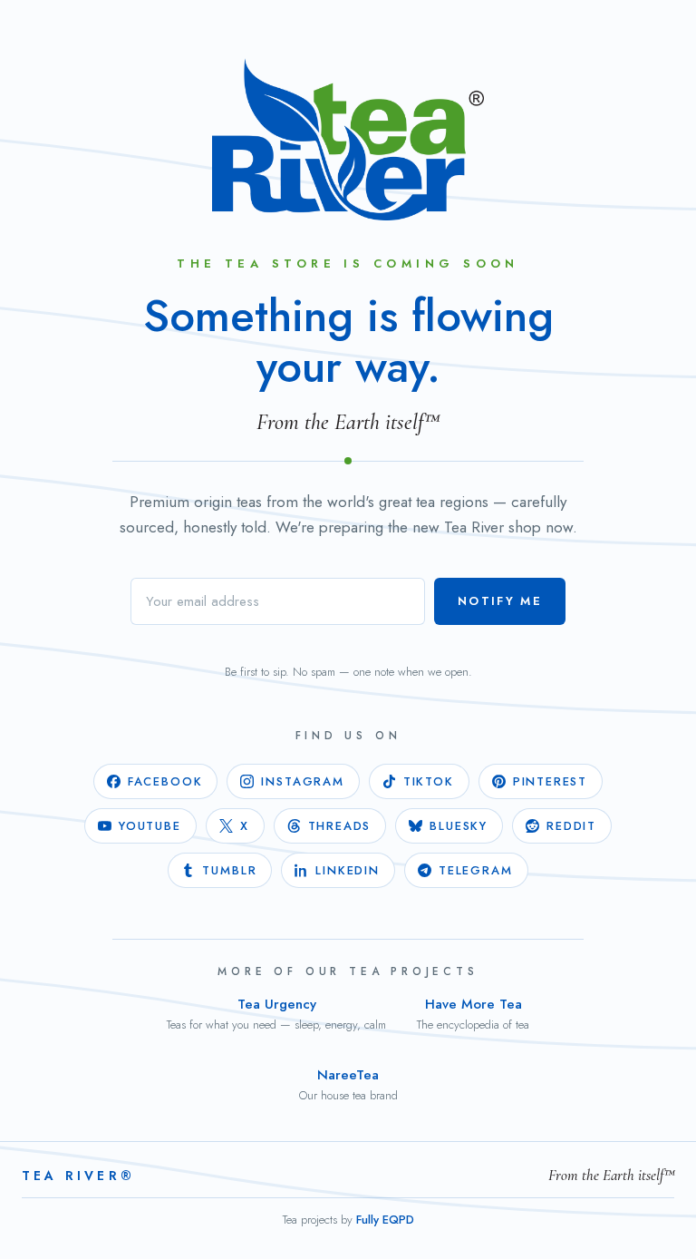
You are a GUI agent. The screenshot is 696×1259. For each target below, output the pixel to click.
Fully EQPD (385, 1219)
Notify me (500, 601)
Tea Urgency (276, 1013)
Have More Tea (473, 1013)
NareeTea (348, 1084)
